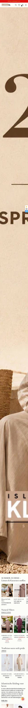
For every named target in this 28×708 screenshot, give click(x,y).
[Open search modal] (15, 5)
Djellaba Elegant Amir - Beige (19, 674)
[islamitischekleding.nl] (6, 5)
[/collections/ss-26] (14, 290)
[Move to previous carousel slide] (8, 570)
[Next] (23, 1)
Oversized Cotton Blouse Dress (7, 635)
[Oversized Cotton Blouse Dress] (7, 624)
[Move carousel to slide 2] (13, 570)
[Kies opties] (11, 631)
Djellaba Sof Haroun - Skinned (7, 674)
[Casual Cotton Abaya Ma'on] (19, 624)
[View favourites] (19, 5)
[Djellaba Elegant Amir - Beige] (19, 662)
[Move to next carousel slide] (20, 570)
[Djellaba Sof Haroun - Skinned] (7, 662)
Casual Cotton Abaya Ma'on (19, 635)
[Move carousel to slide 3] (15, 570)
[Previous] (5, 1)
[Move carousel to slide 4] (17, 570)
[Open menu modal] (25, 5)
